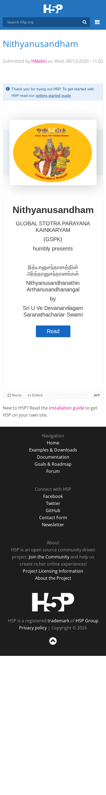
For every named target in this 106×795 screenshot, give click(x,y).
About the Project (53, 578)
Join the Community (49, 557)
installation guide (66, 408)
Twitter (53, 503)
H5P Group (87, 621)
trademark (58, 621)
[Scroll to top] (53, 644)
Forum (53, 471)
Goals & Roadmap (53, 464)
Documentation (53, 457)
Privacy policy (33, 628)
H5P (53, 602)
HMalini (39, 61)
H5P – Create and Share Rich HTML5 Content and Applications (53, 9)
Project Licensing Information (53, 571)
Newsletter (53, 525)
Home (53, 443)
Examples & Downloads (53, 450)
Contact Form (53, 518)
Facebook (53, 496)
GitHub (53, 510)
